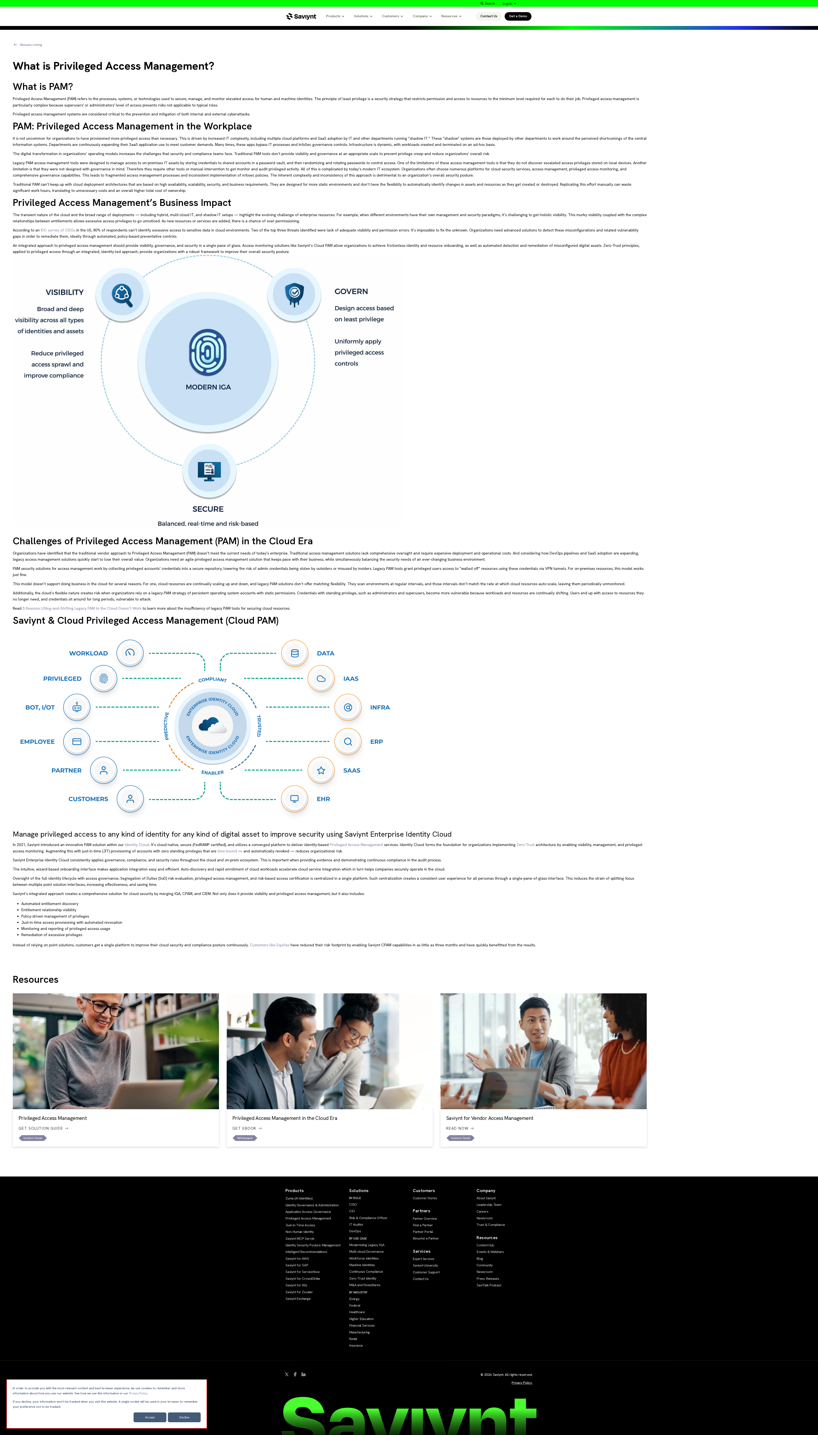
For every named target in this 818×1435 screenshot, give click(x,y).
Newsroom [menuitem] (485, 1218)
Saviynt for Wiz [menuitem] (296, 1285)
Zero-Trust (525, 844)
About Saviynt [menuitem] (486, 1198)
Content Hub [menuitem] (485, 1245)
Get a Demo (518, 16)
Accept (150, 1417)
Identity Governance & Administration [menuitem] (311, 1205)
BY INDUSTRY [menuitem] (358, 1292)
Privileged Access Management (356, 844)
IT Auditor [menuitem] (356, 1224)
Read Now (457, 1128)
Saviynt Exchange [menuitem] (298, 1298)
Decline (184, 1417)
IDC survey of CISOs (58, 230)
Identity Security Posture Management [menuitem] (312, 1245)
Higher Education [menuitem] (361, 1319)
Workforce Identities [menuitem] (364, 1258)
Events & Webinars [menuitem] (490, 1252)
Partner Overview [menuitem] (425, 1219)
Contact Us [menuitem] (421, 1279)
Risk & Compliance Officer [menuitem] (368, 1218)
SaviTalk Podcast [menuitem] (489, 1285)
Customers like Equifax (269, 944)
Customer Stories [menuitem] (425, 1198)
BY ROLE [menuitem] (355, 1198)
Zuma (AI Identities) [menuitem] (299, 1198)
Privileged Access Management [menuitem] (308, 1218)
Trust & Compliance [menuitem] (491, 1224)
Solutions (361, 16)
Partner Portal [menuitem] (423, 1232)
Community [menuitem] (485, 1265)
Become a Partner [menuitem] (426, 1238)
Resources (449, 16)
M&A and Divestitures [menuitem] (364, 1285)
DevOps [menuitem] (355, 1231)
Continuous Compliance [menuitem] (366, 1271)
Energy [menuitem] (354, 1299)
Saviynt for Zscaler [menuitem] (299, 1292)
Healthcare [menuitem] (357, 1312)
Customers (390, 16)
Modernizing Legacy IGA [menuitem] (366, 1245)
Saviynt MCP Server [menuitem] (300, 1238)
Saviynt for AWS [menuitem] (297, 1258)
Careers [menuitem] (482, 1211)
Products (333, 16)
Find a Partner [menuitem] (423, 1225)
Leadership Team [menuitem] (489, 1204)
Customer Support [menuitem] (426, 1272)
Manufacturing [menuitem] (359, 1332)
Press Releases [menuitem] (488, 1278)
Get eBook (244, 1128)
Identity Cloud (137, 844)
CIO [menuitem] (352, 1211)
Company (420, 16)
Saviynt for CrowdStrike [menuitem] (302, 1278)
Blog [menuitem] (480, 1258)
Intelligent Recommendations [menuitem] (306, 1252)
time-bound (227, 851)
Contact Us (488, 16)
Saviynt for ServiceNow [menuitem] (302, 1272)
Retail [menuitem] (353, 1339)
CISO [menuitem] (353, 1204)
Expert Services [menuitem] (423, 1259)
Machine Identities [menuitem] (362, 1265)
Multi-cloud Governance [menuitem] (366, 1251)
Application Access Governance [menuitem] (308, 1211)
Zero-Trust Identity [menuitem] (362, 1278)
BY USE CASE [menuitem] (358, 1238)
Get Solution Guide (41, 1128)
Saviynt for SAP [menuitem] (296, 1265)
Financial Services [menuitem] (362, 1325)
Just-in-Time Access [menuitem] (300, 1225)
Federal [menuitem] (354, 1305)
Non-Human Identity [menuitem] (299, 1232)
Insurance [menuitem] (356, 1345)
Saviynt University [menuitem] (425, 1265)
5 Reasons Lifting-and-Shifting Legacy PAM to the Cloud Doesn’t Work (82, 608)
